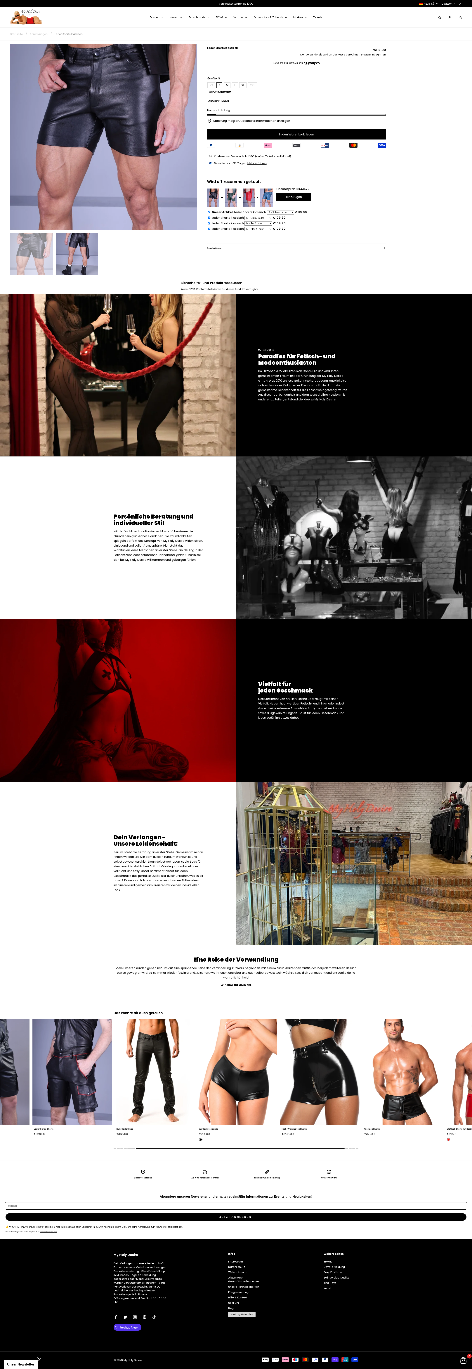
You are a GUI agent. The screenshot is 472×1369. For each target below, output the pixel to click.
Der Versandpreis (311, 54)
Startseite (16, 34)
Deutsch (447, 4)
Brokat (328, 1261)
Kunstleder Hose (40, 1129)
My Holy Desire (133, 1360)
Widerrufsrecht (238, 1272)
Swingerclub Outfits (336, 1277)
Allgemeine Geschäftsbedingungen (243, 1279)
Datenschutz (236, 1267)
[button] (460, 17)
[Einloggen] (449, 17)
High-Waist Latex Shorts (210, 1129)
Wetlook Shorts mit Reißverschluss (380, 1129)
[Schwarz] (116, 1139)
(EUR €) (429, 4)
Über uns (234, 1303)
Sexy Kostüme (333, 1272)
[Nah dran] (460, 3)
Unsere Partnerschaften (243, 1287)
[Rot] (364, 1139)
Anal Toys (330, 1283)
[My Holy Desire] (26, 17)
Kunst (327, 1288)
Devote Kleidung (334, 1267)
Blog (231, 1308)
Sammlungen (39, 34)
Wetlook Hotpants (124, 1129)
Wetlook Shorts (288, 1129)
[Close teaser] (39, 1359)
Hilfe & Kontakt (237, 1297)
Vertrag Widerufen (242, 1314)
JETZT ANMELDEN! (236, 1216)
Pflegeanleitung (238, 1292)
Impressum (235, 1261)
